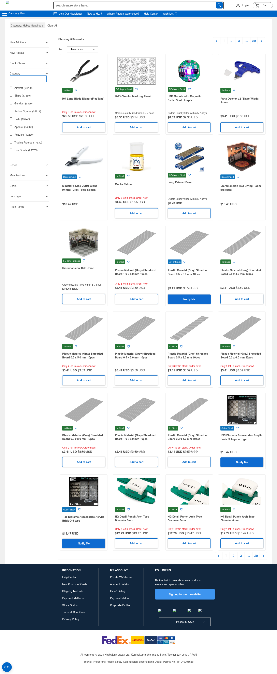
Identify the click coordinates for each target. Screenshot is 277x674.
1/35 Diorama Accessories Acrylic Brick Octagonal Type (241, 437)
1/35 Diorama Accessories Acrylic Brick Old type (83, 518)
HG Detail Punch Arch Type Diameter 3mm (132, 518)
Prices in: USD (185, 621)
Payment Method (120, 598)
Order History (118, 591)
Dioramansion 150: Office (78, 268)
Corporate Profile (120, 605)
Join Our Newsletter (70, 13)
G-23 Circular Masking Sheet (133, 96)
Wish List (168, 13)
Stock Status (70, 605)
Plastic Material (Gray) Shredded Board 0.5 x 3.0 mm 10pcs (188, 355)
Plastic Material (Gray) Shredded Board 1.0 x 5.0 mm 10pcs (135, 272)
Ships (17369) (22, 95)
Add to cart (84, 127)
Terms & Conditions (73, 612)
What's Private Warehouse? (123, 13)
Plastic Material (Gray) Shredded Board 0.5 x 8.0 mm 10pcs (188, 272)
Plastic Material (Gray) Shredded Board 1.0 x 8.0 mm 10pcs (135, 437)
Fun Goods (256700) (26, 150)
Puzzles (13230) (23, 134)
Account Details (119, 584)
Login (245, 5)
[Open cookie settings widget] (7, 667)
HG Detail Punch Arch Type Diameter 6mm (237, 518)
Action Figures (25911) (27, 111)
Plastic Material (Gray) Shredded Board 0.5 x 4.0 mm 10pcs (240, 272)
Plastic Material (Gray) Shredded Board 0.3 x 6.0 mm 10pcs (240, 355)
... (246, 40)
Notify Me (189, 299)
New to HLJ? (94, 13)
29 (254, 40)
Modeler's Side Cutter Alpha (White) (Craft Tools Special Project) (79, 189)
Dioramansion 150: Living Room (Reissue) (240, 187)
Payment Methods (73, 598)
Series (13, 165)
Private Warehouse (121, 577)
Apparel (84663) (23, 127)
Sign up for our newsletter (185, 594)
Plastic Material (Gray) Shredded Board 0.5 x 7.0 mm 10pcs (135, 355)
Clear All (52, 25)
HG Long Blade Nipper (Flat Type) (83, 98)
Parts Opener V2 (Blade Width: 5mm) (239, 100)
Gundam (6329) (23, 103)
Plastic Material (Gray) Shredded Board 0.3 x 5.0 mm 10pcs (188, 437)
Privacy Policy (70, 619)
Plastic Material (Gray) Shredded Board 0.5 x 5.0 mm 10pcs (82, 355)
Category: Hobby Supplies (27, 25)
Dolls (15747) (22, 119)
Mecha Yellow (123, 184)
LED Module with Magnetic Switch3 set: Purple (184, 98)
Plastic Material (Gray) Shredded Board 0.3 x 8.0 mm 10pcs (82, 437)
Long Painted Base (179, 182)
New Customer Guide (74, 584)
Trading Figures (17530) (28, 142)
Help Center (151, 13)
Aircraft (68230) (23, 88)
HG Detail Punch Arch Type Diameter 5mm (185, 518)
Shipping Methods (72, 591)
